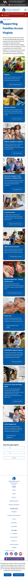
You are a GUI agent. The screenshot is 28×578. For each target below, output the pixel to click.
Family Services (7, 19)
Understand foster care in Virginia (12, 326)
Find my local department (15, 559)
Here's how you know (18, 2)
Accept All (7, 575)
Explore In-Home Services (15, 224)
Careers (14, 490)
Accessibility (14, 526)
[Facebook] (6, 554)
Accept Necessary (18, 575)
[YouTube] (20, 554)
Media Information (14, 501)
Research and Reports (14, 505)
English (3, 5)
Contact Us (14, 541)
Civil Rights (14, 512)
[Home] (1, 20)
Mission (14, 494)
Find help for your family (16, 256)
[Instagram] (11, 554)
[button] (1, 22)
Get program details (17, 362)
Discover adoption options (15, 84)
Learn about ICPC (17, 189)
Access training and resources (14, 293)
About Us (14, 497)
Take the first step (17, 153)
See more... (6, 16)
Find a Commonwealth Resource (18, 4)
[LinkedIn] (16, 554)
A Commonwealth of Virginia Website (17, 1)
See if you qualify (17, 401)
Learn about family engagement (10, 436)
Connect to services (17, 119)
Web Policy (14, 523)
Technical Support (14, 544)
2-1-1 (13, 533)
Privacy (14, 519)
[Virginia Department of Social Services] (11, 10)
